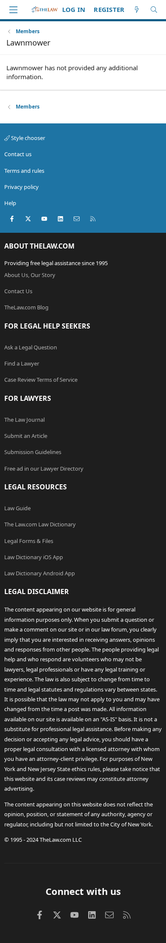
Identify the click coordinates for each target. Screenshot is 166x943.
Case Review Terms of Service (40, 379)
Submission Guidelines (32, 452)
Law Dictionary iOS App (33, 557)
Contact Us (18, 291)
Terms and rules (24, 170)
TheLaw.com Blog (26, 307)
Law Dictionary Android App (39, 573)
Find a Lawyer (21, 363)
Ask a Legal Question (30, 347)
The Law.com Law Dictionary (40, 524)
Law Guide (17, 508)
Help (10, 203)
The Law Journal (24, 419)
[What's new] (137, 9)
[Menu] (13, 10)
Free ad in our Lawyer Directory (43, 468)
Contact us (17, 154)
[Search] (154, 9)
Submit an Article (25, 436)
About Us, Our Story (29, 275)
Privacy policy (21, 187)
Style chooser (27, 138)
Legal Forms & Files (28, 541)
